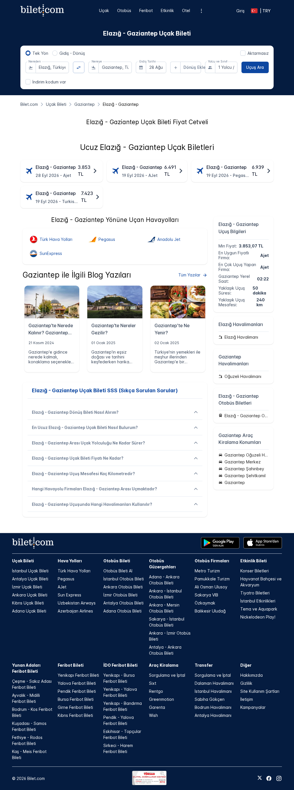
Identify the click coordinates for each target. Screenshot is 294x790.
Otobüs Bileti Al (117, 570)
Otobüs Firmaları (212, 560)
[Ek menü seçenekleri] (201, 10)
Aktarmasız (258, 53)
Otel (186, 10)
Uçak (104, 10)
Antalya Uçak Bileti (30, 578)
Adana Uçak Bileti (29, 610)
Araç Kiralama (163, 665)
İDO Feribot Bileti (120, 665)
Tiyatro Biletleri (255, 592)
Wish (153, 715)
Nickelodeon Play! (257, 617)
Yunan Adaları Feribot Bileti (26, 668)
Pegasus (66, 578)
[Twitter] (260, 778)
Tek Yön (40, 53)
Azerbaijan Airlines (75, 610)
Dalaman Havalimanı (214, 683)
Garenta (157, 707)
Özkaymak (205, 602)
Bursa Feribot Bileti (76, 699)
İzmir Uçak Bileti (27, 586)
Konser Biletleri (254, 570)
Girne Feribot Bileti (75, 707)
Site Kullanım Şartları (259, 691)
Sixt (152, 683)
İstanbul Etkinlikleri (257, 600)
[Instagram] (279, 778)
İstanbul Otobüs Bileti (123, 578)
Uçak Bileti (23, 560)
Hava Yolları (70, 560)
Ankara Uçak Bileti (29, 594)
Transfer (204, 665)
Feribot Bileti (71, 665)
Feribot (146, 10)
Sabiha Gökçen (210, 699)
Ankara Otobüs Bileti (123, 586)
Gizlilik (246, 683)
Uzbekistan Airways (77, 602)
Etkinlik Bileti (253, 560)
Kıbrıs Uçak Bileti (28, 602)
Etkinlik (167, 10)
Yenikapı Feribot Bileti (78, 675)
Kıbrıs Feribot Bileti (75, 715)
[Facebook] (269, 778)
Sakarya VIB (206, 594)
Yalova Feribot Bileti (77, 683)
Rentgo (156, 691)
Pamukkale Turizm (212, 578)
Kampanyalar (253, 707)
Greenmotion (161, 699)
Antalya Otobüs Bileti (123, 602)
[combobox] (52, 67)
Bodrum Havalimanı (213, 707)
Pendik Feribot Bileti (77, 691)
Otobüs (124, 10)
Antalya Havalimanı (213, 715)
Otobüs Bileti (116, 560)
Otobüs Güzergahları (162, 563)
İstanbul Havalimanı (213, 691)
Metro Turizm (207, 570)
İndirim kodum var (49, 81)
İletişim (246, 699)
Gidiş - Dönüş (72, 53)
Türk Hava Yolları (74, 570)
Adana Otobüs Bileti (122, 610)
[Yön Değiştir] (79, 67)
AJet (62, 586)
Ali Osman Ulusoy (211, 586)
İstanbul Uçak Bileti (30, 570)
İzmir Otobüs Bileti (120, 594)
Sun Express (69, 594)
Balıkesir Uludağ (210, 610)
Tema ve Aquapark (258, 608)
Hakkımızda (251, 675)
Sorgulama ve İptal (167, 675)
